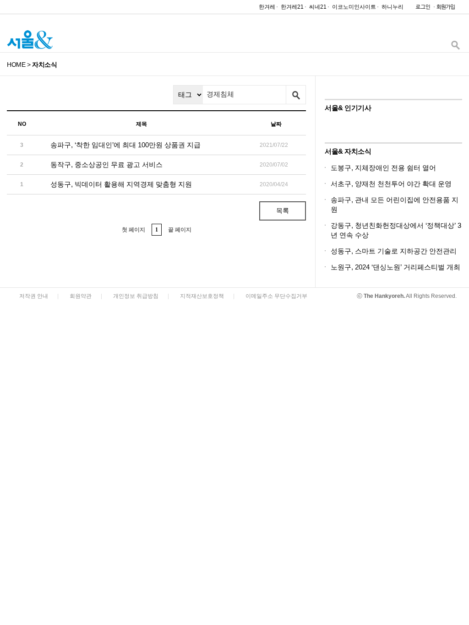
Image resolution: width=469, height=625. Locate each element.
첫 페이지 (133, 229)
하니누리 (393, 7)
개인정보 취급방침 (135, 296)
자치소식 (44, 64)
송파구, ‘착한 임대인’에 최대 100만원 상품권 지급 (125, 145)
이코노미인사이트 (354, 7)
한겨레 (267, 7)
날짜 (276, 124)
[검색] (455, 47)
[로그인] (420, 9)
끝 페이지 (179, 229)
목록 (282, 210)
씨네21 (318, 7)
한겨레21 (292, 7)
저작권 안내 (33, 296)
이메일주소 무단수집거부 (276, 296)
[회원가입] (445, 9)
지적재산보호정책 (202, 296)
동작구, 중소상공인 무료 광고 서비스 (106, 164)
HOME (16, 64)
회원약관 (81, 296)
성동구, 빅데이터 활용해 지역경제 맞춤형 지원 (121, 184)
